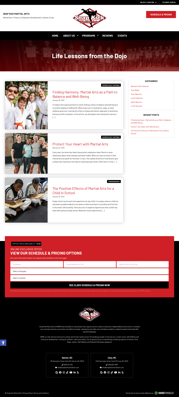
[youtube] (71, 372)
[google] (57, 372)
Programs (88, 35)
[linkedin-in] (75, 372)
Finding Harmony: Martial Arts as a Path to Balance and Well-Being (84, 94)
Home (55, 35)
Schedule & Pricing (161, 14)
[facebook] (60, 372)
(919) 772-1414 (68, 365)
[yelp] (78, 372)
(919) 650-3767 (113, 365)
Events (122, 35)
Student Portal (169, 2)
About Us (69, 35)
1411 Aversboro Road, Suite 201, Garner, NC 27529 (67, 361)
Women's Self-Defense (111, 85)
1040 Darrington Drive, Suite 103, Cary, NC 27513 (112, 361)
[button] (3, 343)
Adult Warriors (136, 102)
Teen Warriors (114, 181)
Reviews (107, 35)
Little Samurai (136, 106)
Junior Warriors (137, 98)
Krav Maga (135, 90)
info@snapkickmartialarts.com (68, 367)
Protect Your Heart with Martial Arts (80, 144)
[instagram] (64, 372)
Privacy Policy (28, 393)
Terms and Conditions (41, 393)
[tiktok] (67, 372)
